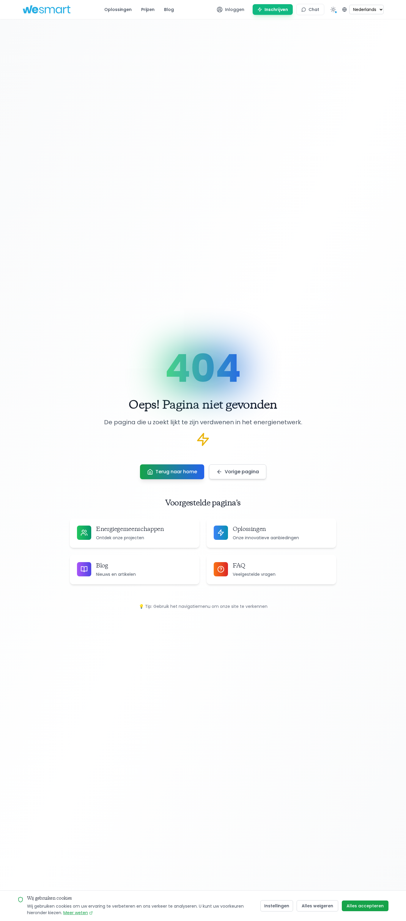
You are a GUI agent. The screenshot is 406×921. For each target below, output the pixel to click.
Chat (314, 9)
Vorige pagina (242, 471)
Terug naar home (176, 471)
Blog (169, 9)
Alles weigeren (317, 906)
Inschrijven (276, 9)
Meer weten (75, 913)
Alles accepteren (365, 906)
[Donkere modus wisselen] (333, 9)
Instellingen (276, 906)
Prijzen (148, 9)
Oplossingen (118, 9)
